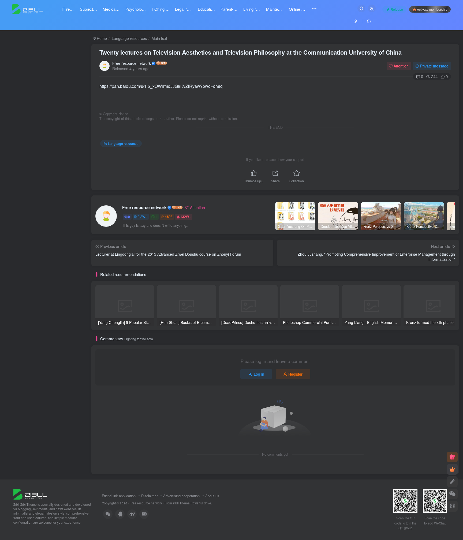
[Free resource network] (30, 493)
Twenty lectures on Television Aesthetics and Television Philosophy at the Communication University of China (250, 52)
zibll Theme (182, 503)
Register (295, 374)
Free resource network (131, 63)
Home (101, 38)
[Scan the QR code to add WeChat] (452, 494)
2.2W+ (142, 216)
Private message (434, 66)
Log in (259, 374)
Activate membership (432, 9)
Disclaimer (149, 495)
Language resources (129, 38)
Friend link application (119, 495)
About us (212, 495)
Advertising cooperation (181, 495)
